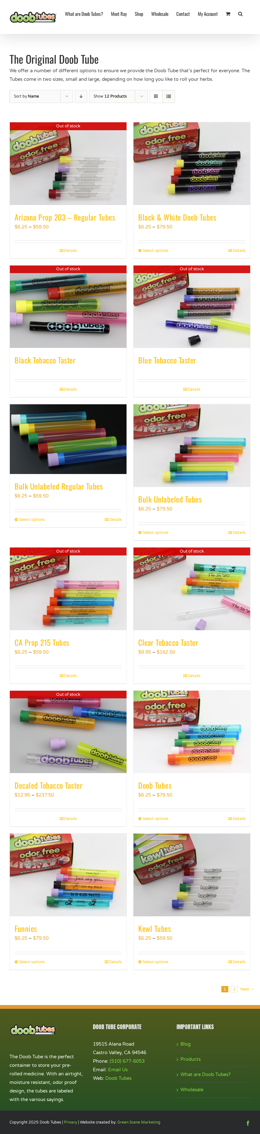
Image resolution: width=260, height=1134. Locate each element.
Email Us (118, 1070)
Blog (185, 1044)
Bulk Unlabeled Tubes (170, 499)
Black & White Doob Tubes (177, 217)
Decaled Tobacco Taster (48, 785)
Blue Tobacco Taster (167, 360)
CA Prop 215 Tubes (42, 642)
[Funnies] (68, 875)
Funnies (26, 928)
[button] (240, 13)
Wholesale (191, 1089)
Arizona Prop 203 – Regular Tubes (65, 217)
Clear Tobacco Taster (168, 642)
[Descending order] (81, 96)
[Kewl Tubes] (191, 875)
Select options (155, 250)
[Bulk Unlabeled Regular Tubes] (68, 439)
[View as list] (168, 96)
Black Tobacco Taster (45, 360)
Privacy (70, 1122)
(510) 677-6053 (127, 1061)
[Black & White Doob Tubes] (191, 163)
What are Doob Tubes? (205, 1074)
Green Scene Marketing (138, 1122)
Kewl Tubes (154, 928)
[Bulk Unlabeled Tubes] (191, 445)
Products (190, 1059)
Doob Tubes (155, 785)
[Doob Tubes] (191, 732)
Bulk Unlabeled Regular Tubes (59, 486)
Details (70, 250)
